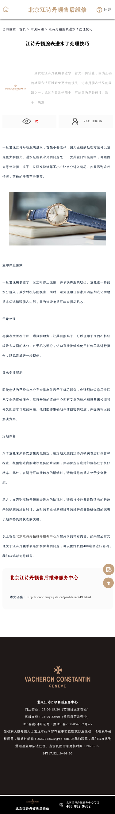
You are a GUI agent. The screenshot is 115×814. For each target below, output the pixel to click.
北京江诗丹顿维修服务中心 (36, 536)
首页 (22, 29)
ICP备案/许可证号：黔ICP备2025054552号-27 (58, 724)
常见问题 (37, 29)
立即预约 (58, 410)
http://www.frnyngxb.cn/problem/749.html (59, 597)
